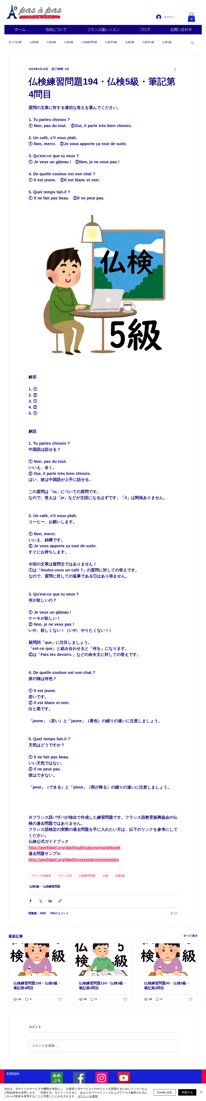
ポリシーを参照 (88, 1096)
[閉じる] (201, 1092)
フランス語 (65, 875)
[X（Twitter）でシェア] (40, 901)
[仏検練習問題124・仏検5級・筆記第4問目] (103, 959)
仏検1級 (167, 42)
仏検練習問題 (89, 42)
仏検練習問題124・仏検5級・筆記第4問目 (103, 985)
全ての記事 (15, 42)
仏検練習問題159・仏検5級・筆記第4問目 (37, 985)
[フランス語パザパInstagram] (101, 1078)
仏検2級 (129, 42)
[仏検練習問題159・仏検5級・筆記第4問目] (38, 959)
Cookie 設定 (164, 1092)
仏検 (105, 875)
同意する (187, 1092)
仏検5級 (34, 42)
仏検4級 (51, 42)
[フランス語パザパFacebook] (79, 1078)
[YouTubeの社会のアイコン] (124, 1078)
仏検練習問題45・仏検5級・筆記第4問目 (167, 985)
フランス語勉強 (41, 875)
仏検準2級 (111, 42)
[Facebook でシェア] (30, 901)
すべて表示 (190, 935)
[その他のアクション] (175, 69)
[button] (191, 17)
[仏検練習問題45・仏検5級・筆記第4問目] (168, 959)
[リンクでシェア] (60, 901)
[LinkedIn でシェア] (50, 901)
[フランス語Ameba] (57, 1078)
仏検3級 (68, 42)
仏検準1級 (148, 42)
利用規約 (12, 1073)
